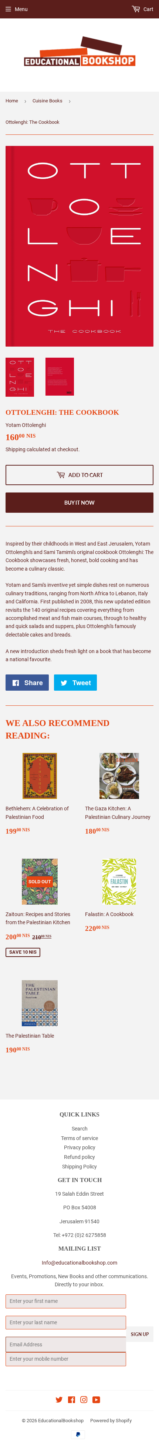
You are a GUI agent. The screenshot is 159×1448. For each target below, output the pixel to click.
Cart (147, 9)
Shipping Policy (79, 1167)
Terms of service (79, 1138)
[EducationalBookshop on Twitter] (59, 1401)
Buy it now (79, 502)
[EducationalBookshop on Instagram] (84, 1401)
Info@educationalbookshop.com (79, 1263)
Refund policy (79, 1157)
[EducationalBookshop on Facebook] (71, 1401)
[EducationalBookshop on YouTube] (96, 1401)
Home (12, 101)
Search (80, 1129)
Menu (21, 9)
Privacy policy (79, 1147)
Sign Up (140, 1334)
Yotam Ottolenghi (26, 425)
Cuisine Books (47, 101)
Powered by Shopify (111, 1420)
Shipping (16, 449)
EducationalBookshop (61, 1420)
